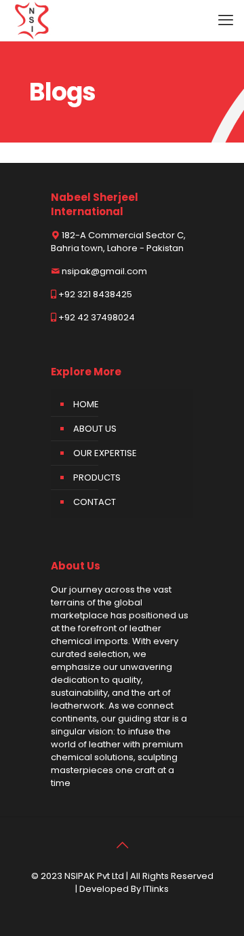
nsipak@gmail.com (104, 271)
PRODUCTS (97, 477)
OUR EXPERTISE (105, 453)
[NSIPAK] (32, 20)
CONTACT (94, 501)
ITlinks (156, 888)
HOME (86, 404)
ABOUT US (95, 428)
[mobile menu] (225, 20)
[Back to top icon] (122, 845)
